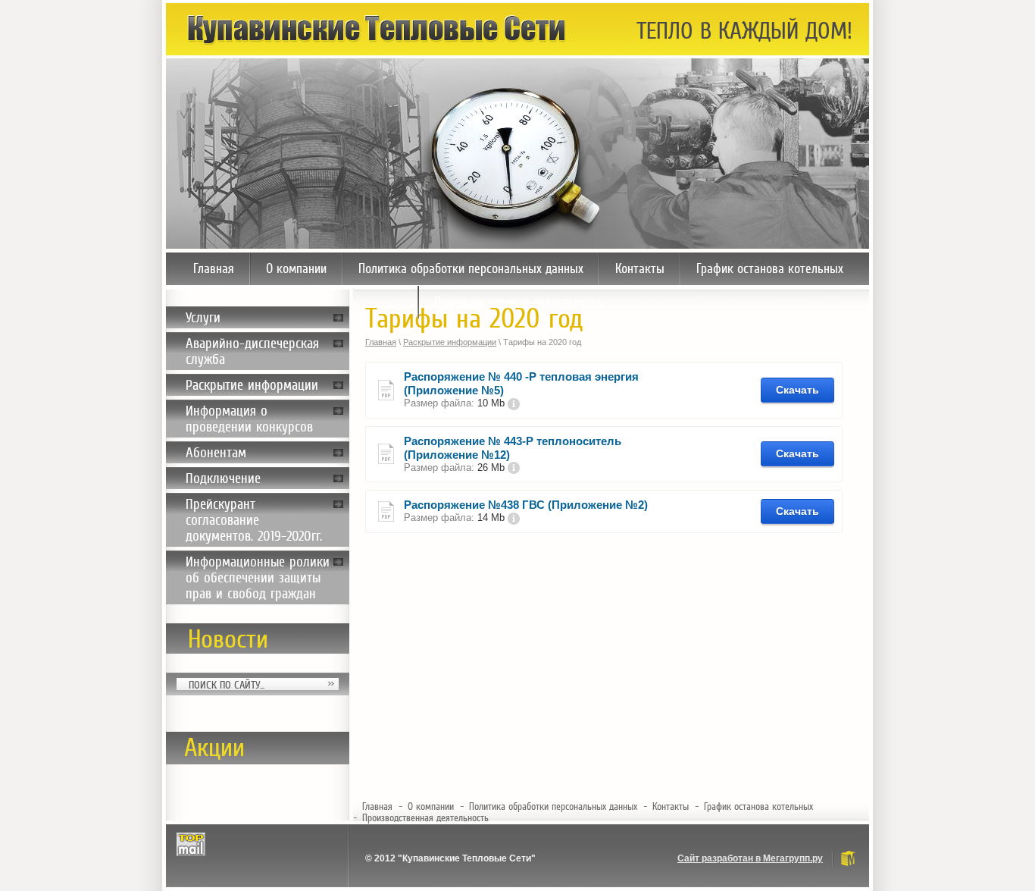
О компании (296, 268)
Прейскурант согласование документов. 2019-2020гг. (254, 520)
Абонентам (216, 452)
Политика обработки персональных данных (470, 268)
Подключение (223, 478)
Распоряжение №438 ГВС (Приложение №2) (526, 504)
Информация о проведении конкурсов (249, 419)
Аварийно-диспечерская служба (252, 351)
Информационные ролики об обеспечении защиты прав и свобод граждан (258, 577)
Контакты (639, 268)
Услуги (203, 317)
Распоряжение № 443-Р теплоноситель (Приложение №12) (512, 448)
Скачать (797, 390)
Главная (213, 268)
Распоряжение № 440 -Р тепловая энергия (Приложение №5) (521, 383)
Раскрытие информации (252, 385)
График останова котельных (769, 268)
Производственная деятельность (518, 301)
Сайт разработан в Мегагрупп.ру (750, 858)
